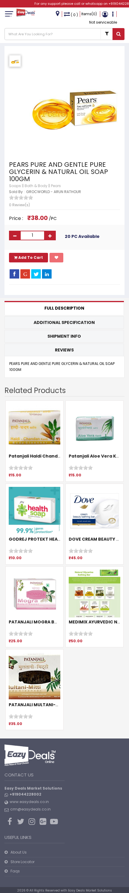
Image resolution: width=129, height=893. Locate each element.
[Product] (106, 34)
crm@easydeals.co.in (30, 809)
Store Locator (22, 861)
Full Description (64, 308)
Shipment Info (64, 336)
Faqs (15, 871)
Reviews (64, 350)
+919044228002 (25, 794)
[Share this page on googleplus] (25, 274)
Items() (89, 13)
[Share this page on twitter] (36, 274)
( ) (74, 14)
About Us (18, 852)
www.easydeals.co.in (29, 801)
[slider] (21, 197)
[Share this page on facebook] (14, 274)
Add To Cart (30, 257)
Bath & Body (36, 185)
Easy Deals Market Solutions (90, 890)
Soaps (15, 185)
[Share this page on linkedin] (47, 274)
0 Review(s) (19, 204)
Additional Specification (64, 322)
